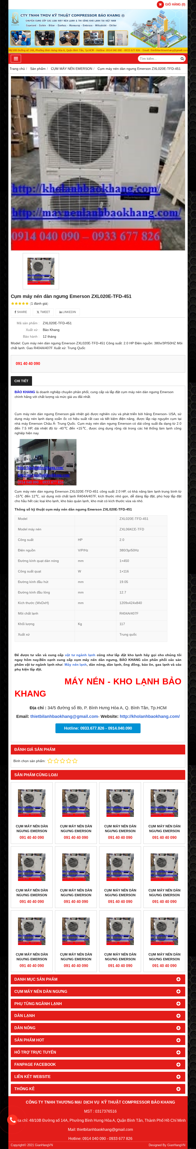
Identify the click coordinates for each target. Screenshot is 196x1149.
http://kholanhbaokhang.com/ (150, 716)
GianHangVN (176, 1145)
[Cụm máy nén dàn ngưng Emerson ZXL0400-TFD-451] (31, 931)
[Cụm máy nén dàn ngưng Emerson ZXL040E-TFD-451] (164, 867)
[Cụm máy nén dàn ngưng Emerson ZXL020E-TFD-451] (98, 163)
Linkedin (69, 312)
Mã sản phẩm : (28, 323)
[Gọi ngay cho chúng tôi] (12, 1120)
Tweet (44, 312)
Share (21, 312)
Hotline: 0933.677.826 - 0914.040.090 (98, 728)
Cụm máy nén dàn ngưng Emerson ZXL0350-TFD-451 (120, 959)
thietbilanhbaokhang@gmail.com (64, 716)
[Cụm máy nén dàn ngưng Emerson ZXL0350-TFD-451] (120, 931)
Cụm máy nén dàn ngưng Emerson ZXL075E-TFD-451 (76, 831)
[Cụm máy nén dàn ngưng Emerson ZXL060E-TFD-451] (164, 803)
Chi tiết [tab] (21, 381)
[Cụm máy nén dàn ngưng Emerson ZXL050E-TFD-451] (76, 867)
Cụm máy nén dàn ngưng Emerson (32, 828)
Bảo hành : (31, 336)
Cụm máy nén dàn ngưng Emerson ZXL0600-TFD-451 (32, 895)
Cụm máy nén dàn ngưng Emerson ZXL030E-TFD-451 (164, 959)
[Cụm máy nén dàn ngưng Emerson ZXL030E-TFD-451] (164, 931)
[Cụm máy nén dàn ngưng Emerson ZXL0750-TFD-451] (120, 803)
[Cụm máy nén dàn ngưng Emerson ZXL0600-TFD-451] (31, 867)
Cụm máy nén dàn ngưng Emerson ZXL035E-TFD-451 (76, 959)
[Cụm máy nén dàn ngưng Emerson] (31, 803)
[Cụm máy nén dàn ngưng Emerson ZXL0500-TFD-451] (120, 867)
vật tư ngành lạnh (80, 655)
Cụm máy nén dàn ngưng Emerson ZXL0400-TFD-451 (32, 959)
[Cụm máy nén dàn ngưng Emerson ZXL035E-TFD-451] (76, 931)
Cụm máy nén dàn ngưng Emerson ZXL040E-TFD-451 (164, 895)
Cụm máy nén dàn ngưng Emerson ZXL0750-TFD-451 (120, 831)
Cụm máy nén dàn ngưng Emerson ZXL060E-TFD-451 (164, 831)
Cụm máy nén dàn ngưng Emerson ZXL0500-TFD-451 (120, 895)
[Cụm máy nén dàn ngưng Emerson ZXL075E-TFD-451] (76, 803)
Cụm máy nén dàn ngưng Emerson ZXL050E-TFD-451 (76, 895)
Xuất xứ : (32, 330)
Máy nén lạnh (76, 664)
